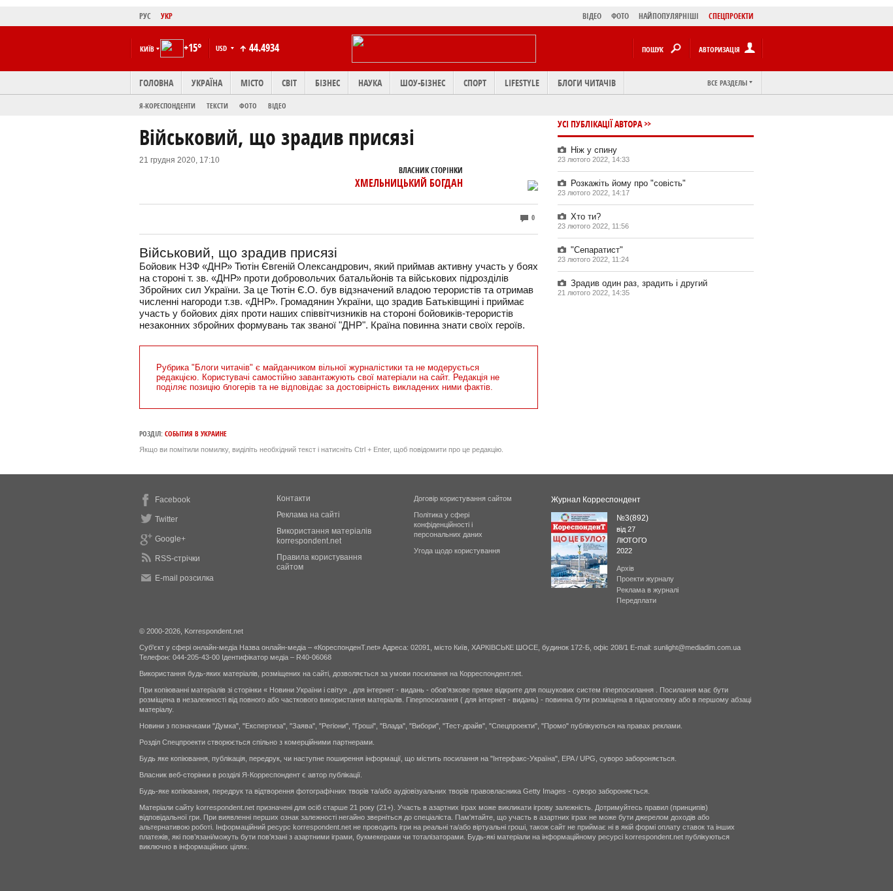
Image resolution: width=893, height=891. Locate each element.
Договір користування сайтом (463, 498)
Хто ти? (586, 216)
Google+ (170, 538)
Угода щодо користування (457, 551)
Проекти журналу (645, 579)
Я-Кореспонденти (167, 105)
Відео (277, 105)
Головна (156, 82)
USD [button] (222, 48)
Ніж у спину (594, 150)
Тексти (217, 105)
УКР (167, 16)
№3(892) (632, 518)
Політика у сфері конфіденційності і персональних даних (448, 524)
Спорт (474, 82)
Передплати (636, 600)
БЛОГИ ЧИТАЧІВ (587, 82)
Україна (207, 82)
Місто (252, 82)
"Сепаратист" (597, 250)
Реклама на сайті (308, 514)
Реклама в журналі (647, 590)
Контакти (294, 498)
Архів (625, 568)
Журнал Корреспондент (596, 499)
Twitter (166, 519)
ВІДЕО (591, 16)
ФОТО (620, 16)
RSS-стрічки (177, 558)
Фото (248, 105)
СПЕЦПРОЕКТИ (731, 16)
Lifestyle (522, 82)
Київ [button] (147, 49)
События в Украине (196, 433)
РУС (145, 16)
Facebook (172, 499)
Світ (289, 82)
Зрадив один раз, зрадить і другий (639, 283)
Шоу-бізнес (422, 82)
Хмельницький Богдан (409, 183)
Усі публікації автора (600, 124)
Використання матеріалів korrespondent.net (324, 535)
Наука (370, 82)
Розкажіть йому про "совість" (628, 183)
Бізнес (327, 82)
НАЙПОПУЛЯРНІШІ (669, 16)
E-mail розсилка (184, 578)
